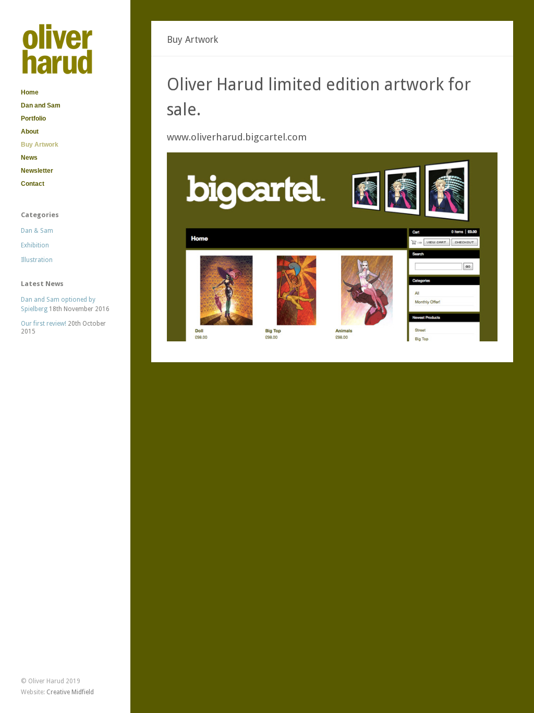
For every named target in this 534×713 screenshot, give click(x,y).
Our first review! (43, 323)
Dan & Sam (37, 230)
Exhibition (35, 245)
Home (30, 92)
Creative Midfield (70, 692)
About (30, 131)
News (29, 157)
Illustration (37, 260)
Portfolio (33, 118)
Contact (32, 183)
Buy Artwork (39, 144)
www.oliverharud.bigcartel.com (237, 137)
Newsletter (37, 170)
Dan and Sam (40, 105)
